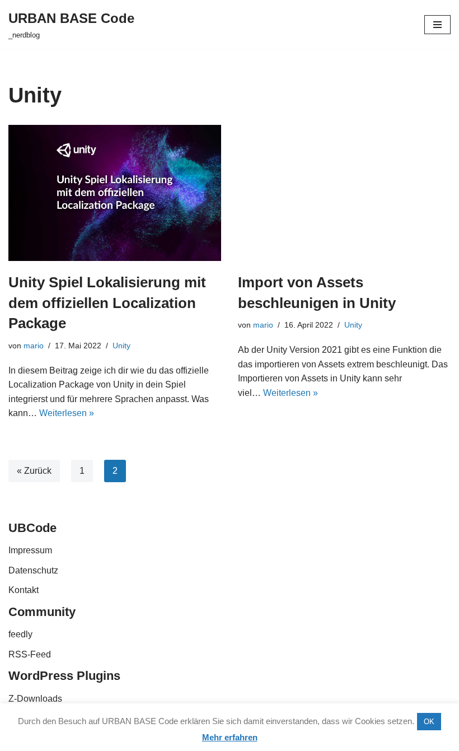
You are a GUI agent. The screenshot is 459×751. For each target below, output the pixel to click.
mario (34, 345)
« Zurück (34, 470)
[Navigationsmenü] (437, 24)
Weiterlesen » (66, 413)
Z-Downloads (35, 698)
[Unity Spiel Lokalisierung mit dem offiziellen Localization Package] (114, 193)
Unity (121, 345)
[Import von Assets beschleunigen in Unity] (344, 193)
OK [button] (429, 721)
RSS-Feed (29, 654)
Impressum (30, 550)
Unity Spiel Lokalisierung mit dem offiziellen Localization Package (107, 303)
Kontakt (23, 590)
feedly (20, 634)
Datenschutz (33, 570)
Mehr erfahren (229, 737)
